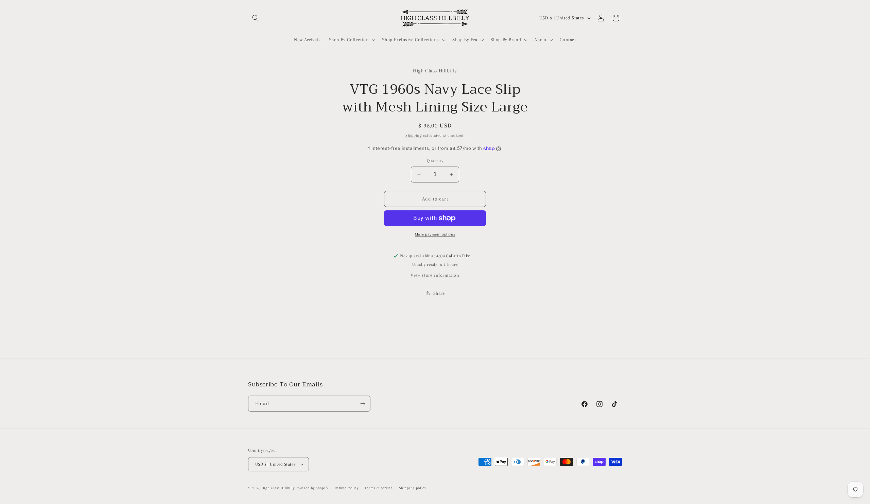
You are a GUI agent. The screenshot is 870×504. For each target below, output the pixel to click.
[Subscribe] (362, 404)
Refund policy (347, 488)
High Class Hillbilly (278, 488)
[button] (255, 18)
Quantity (435, 160)
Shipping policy (412, 488)
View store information (435, 275)
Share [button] (439, 293)
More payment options (435, 234)
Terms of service (379, 488)
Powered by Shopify (312, 488)
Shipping (413, 135)
